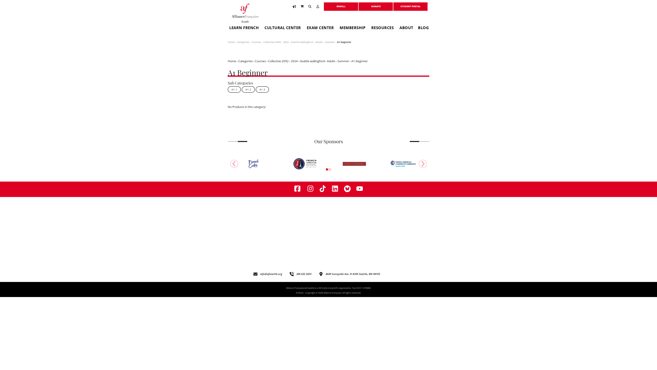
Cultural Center (283, 28)
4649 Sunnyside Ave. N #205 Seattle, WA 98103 (353, 274)
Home (231, 42)
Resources (382, 28)
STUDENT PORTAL (410, 4)
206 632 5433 (303, 274)
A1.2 (248, 89)
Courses (256, 42)
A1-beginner (344, 42)
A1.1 (234, 89)
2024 (286, 42)
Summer (330, 42)
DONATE (376, 4)
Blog (423, 28)
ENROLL (341, 4)
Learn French (244, 28)
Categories (243, 42)
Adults (319, 42)
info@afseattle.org (271, 274)
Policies (300, 292)
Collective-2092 (272, 42)
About (406, 28)
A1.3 (262, 89)
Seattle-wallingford (302, 42)
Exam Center (320, 28)
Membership (352, 28)
